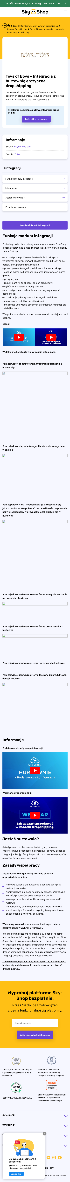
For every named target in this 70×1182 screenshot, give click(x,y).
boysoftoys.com (22, 146)
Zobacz (18, 154)
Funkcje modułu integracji (19, 178)
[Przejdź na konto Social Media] (48, 1158)
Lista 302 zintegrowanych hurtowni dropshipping (35, 26)
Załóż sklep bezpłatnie (36, 119)
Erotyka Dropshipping (17, 29)
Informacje (11, 188)
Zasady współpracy (15, 207)
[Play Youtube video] (19, 337)
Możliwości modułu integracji (35, 225)
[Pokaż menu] (65, 12)
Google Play (47, 1167)
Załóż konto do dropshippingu (35, 1035)
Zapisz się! (16, 1174)
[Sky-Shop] (35, 13)
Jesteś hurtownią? (15, 197)
